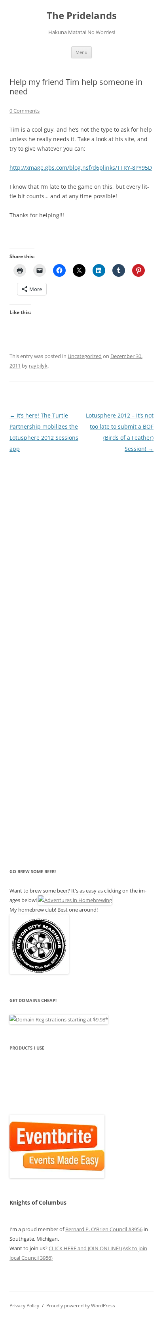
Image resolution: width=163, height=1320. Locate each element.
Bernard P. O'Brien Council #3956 (103, 1229)
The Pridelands (82, 16)
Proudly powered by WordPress (80, 1305)
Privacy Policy (24, 1305)
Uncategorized (85, 356)
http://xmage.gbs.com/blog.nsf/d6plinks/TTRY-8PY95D (80, 167)
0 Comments (24, 110)
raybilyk (38, 365)
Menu (81, 52)
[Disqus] (81, 553)
